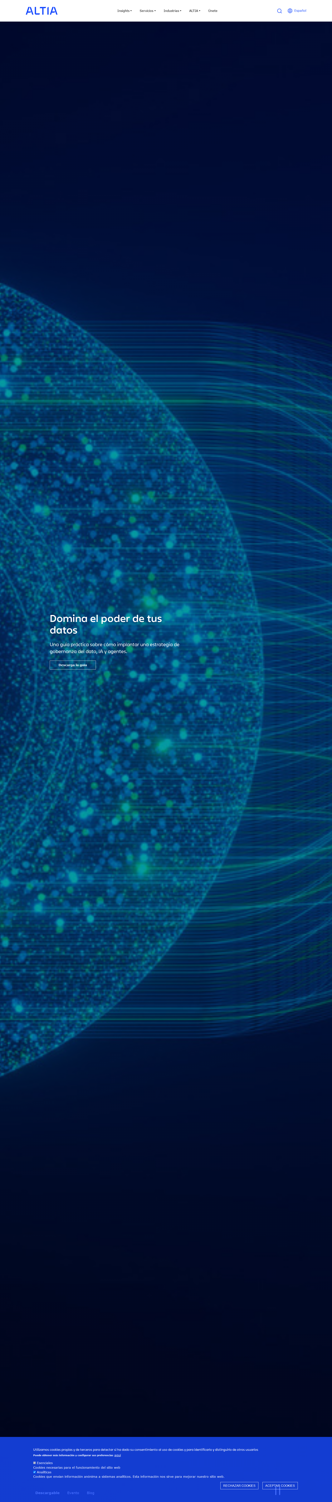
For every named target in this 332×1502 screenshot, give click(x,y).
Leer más (67, 665)
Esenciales (45, 1462)
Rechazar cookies (239, 1485)
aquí (117, 1455)
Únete (212, 11)
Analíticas (44, 1472)
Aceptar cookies (280, 1485)
